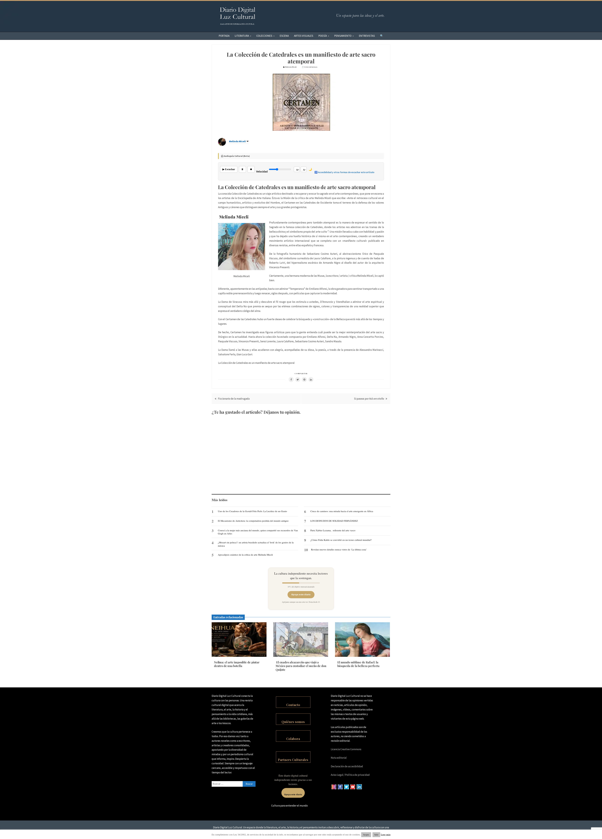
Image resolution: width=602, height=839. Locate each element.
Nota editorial (339, 757)
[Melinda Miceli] (222, 145)
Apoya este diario (301, 594)
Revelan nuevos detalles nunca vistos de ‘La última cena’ (339, 549)
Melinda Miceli (237, 141)
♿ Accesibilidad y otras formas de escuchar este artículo (344, 172)
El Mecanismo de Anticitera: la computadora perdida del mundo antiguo (253, 520)
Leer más (386, 834)
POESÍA (322, 36)
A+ (297, 170)
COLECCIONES (264, 36)
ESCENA (284, 36)
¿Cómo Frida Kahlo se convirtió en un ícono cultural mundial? (341, 539)
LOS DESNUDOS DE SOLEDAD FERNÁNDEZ (334, 520)
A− (304, 170)
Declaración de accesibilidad (347, 766)
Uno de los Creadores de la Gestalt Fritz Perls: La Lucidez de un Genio (252, 511)
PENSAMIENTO (342, 36)
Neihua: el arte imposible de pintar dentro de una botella (236, 664)
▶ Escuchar (228, 169)
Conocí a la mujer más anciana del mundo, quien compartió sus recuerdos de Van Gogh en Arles (258, 532)
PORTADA (224, 36)
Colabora (293, 739)
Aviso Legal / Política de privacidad (350, 775)
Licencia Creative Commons (346, 749)
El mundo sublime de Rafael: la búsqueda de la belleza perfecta (358, 664)
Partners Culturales (293, 760)
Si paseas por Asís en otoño (369, 398)
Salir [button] (376, 835)
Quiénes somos (293, 722)
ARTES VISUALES (303, 36)
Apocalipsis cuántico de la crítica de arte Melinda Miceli (245, 554)
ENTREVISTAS (367, 36)
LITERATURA (242, 36)
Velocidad (262, 171)
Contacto (293, 705)
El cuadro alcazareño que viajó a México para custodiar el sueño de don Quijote (301, 666)
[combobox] (234, 784)
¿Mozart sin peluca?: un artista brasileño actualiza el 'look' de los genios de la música (256, 544)
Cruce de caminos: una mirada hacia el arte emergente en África (341, 511)
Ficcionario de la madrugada (234, 398)
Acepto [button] (366, 835)
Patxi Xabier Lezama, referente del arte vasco (332, 530)
